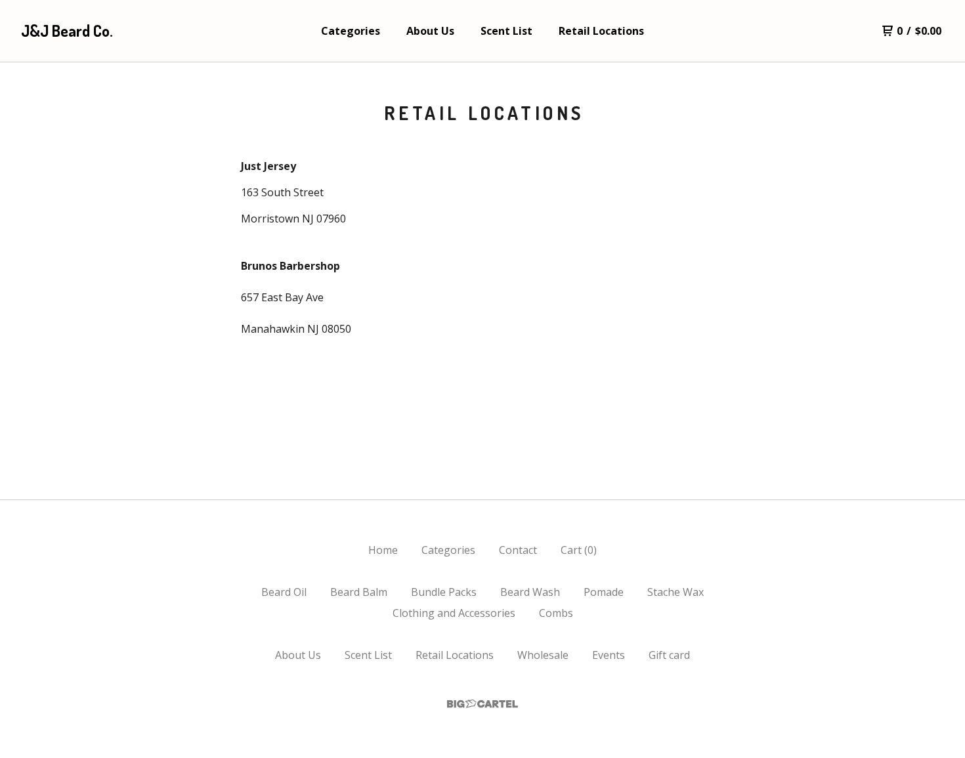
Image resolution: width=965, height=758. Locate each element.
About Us (430, 31)
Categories (350, 31)
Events (608, 655)
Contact (518, 550)
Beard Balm (358, 592)
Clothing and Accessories (454, 613)
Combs (556, 613)
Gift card (669, 655)
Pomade (604, 592)
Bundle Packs (444, 592)
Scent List (506, 31)
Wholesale (542, 655)
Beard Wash (530, 592)
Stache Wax (675, 592)
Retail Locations (601, 31)
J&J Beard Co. (67, 30)
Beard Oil (284, 592)
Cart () (579, 550)
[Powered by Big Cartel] (482, 703)
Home (383, 550)
